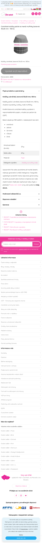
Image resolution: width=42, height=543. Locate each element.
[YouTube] (26, 495)
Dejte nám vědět (15, 185)
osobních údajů (23, 249)
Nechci (21, 534)
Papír (23, 158)
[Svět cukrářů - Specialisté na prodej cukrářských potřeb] (7, 14)
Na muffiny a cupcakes (27, 21)
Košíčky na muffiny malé (27, 23)
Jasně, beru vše (21, 538)
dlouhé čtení (24, 529)
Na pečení (15, 21)
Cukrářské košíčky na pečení (9, 23)
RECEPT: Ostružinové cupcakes (14, 227)
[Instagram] (21, 495)
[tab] (21, 91)
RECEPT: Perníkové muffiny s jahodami (17, 230)
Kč (5, 9)
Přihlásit (36, 244)
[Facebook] (16, 495)
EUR (8, 9)
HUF (12, 9)
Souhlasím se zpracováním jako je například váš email (21, 250)
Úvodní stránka (5, 21)
